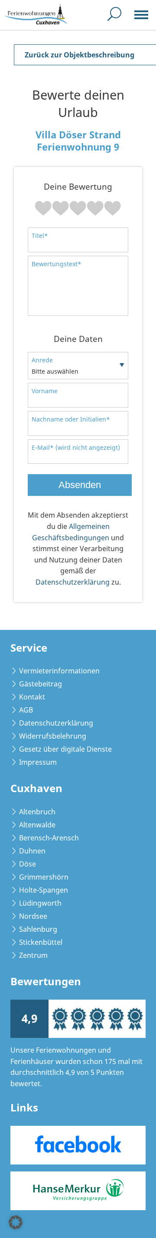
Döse (27, 864)
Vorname (45, 391)
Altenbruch (37, 811)
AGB (26, 710)
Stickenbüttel (40, 942)
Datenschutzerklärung (73, 582)
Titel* (40, 235)
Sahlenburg (38, 929)
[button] (15, 1222)
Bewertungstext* (56, 264)
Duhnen (32, 851)
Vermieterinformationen (59, 671)
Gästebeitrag (40, 684)
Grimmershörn (43, 877)
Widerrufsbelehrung (52, 736)
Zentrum (33, 955)
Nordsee (33, 916)
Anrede (42, 360)
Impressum (38, 762)
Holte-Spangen (43, 890)
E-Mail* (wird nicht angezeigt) (76, 447)
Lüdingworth (40, 903)
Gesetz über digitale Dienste (65, 749)
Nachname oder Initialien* (71, 419)
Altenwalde (37, 825)
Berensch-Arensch (49, 838)
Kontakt (32, 697)
